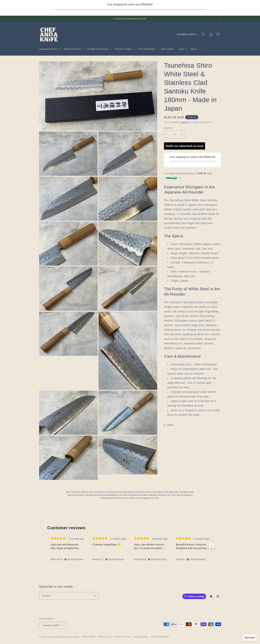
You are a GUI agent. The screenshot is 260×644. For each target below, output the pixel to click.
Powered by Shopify (70, 637)
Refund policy (88, 637)
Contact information (160, 637)
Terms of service (122, 637)
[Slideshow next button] (211, 545)
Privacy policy (105, 637)
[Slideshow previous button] (48, 545)
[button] (49, 49)
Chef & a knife (53, 637)
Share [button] (170, 425)
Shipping (184, 122)
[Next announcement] (220, 19)
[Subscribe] (94, 596)
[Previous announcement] (40, 19)
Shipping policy (140, 637)
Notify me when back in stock (185, 146)
